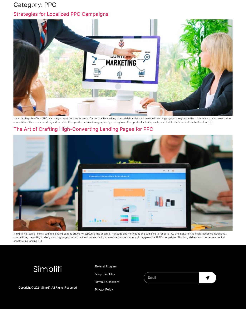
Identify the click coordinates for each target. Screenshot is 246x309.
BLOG (197, 6)
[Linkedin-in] (61, 280)
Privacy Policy (104, 289)
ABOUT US (123, 6)
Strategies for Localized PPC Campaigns (60, 14)
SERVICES (148, 6)
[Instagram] (52, 280)
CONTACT (219, 6)
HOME (101, 6)
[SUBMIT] (207, 277)
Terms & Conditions (107, 281)
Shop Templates (105, 274)
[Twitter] (42, 280)
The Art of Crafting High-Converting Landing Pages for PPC (83, 129)
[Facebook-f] (33, 280)
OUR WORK (174, 6)
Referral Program (106, 266)
